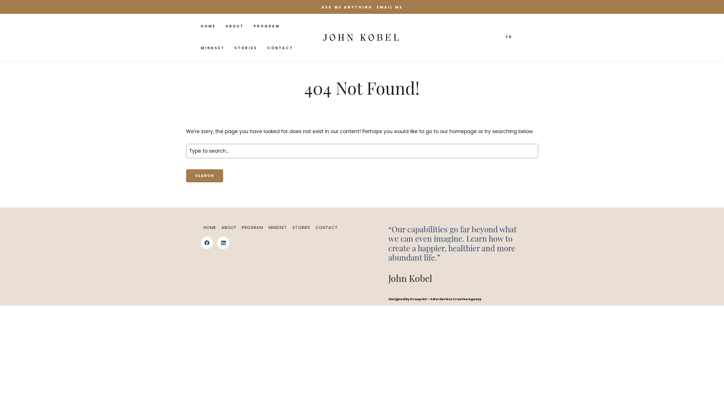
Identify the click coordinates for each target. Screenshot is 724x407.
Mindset (213, 48)
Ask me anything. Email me (362, 7)
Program (267, 26)
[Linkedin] (223, 243)
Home (208, 26)
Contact (280, 48)
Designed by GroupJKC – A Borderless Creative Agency (435, 299)
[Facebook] (207, 243)
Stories (245, 48)
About (235, 26)
